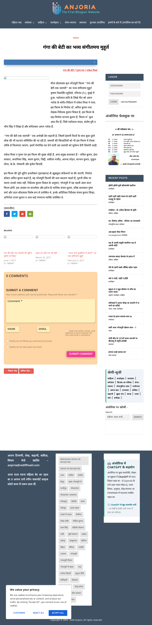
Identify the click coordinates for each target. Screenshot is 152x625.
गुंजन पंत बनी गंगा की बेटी (46, 253)
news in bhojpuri (70, 468)
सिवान (71, 599)
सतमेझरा (54, 22)
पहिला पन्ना (17, 22)
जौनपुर (63, 508)
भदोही (81, 547)
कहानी (111, 295)
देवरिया (79, 514)
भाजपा (63, 554)
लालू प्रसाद (79, 586)
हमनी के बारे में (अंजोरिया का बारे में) (124, 22)
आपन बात (114, 390)
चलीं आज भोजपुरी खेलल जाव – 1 (122, 327)
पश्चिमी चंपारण (78, 527)
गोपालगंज (75, 488)
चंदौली (73, 501)
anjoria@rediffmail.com (23, 465)
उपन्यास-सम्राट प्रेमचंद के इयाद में (122, 256)
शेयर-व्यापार (70, 22)
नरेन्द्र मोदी (64, 521)
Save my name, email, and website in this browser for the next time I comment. (80, 333)
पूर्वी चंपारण (72, 534)
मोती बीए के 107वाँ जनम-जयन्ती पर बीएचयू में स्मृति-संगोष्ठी (123, 340)
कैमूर (62, 481)
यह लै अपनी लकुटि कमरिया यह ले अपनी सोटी (122, 244)
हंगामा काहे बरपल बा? (117, 352)
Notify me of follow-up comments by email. (31, 341)
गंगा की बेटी (68, 70)
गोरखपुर (63, 501)
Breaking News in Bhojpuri (70, 461)
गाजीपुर (63, 488)
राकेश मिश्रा (92, 70)
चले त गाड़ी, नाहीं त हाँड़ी (118, 278)
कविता (111, 213)
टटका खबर (74, 508)
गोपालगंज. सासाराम (68, 495)
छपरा (83, 501)
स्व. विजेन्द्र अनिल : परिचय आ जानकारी (124, 221)
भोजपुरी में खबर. (67, 567)
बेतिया (71, 547)
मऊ (79, 567)
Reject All (38, 613)
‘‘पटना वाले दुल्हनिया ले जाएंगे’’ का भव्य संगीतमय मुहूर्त (82, 255)
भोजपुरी (73, 554)
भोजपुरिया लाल (113, 224)
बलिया (83, 540)
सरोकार (28, 22)
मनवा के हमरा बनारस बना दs (120, 316)
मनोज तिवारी (65, 573)
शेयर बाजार (76, 593)
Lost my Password (129, 102)
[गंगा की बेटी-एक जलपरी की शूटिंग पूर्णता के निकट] (18, 243)
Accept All (58, 613)
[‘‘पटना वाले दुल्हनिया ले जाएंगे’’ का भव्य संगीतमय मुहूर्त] (82, 243)
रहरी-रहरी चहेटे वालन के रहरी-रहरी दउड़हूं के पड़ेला (122, 198)
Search (109, 412)
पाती (62, 534)
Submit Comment (81, 354)
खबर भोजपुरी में (75, 481)
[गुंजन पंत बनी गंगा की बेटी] (50, 243)
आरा (62, 475)
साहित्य (41, 22)
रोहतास (75, 580)
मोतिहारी (63, 580)
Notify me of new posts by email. (26, 347)
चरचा (110, 309)
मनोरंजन (111, 320)
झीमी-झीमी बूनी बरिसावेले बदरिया (122, 185)
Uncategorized (115, 235)
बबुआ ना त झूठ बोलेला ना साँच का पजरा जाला (122, 291)
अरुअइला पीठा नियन (117, 232)
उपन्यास (125, 390)
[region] (38, 602)
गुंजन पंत (80, 70)
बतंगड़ (62, 540)
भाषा (114, 309)
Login (113, 101)
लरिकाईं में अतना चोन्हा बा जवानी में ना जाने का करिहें (124, 304)
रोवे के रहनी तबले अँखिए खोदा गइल (123, 267)
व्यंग (110, 398)
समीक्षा (117, 398)
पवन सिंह (64, 527)
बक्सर (84, 534)
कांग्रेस (80, 475)
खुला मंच (120, 394)
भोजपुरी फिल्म (66, 560)
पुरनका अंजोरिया (97, 22)
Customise (19, 613)
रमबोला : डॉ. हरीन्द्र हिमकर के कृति (122, 210)
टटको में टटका (66, 514)
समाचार (82, 22)
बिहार (62, 547)
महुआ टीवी (79, 573)
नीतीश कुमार (78, 521)
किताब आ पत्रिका (124, 382)
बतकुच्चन (73, 540)
